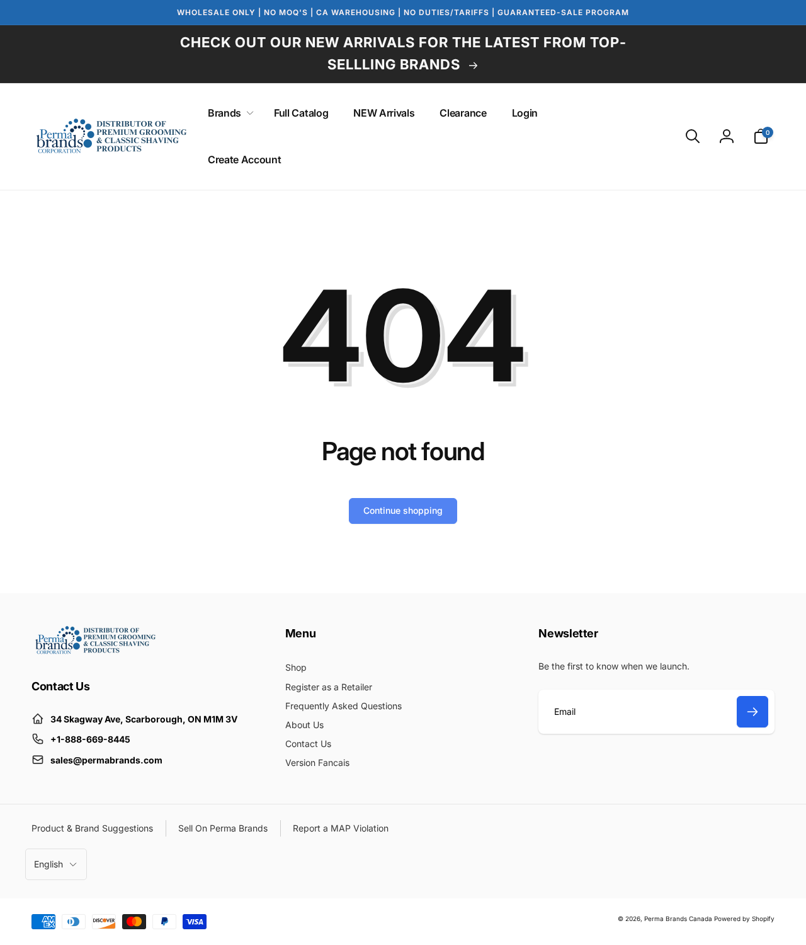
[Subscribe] (752, 712)
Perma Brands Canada (678, 918)
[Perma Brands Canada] (94, 651)
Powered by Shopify (744, 918)
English (48, 864)
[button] (228, 113)
